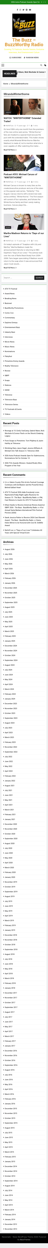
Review (7, 371)
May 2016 (8, 1084)
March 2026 (9, 573)
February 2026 (10, 578)
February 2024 (10, 694)
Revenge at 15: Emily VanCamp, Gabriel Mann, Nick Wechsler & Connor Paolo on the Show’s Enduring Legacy (24, 433)
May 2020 (8, 858)
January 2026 (10, 583)
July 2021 (8, 790)
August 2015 (9, 1128)
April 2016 (9, 1089)
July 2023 (8, 728)
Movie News (9, 342)
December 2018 (11, 935)
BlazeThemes (25, 1240)
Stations (8, 385)
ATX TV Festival (11, 289)
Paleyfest (8, 356)
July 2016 (8, 1075)
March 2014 (9, 1210)
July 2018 (8, 959)
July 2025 (8, 612)
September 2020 (11, 839)
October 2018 (10, 945)
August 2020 (9, 843)
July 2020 (8, 848)
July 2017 (8, 1017)
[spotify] (26, 9)
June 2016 (9, 1080)
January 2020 (10, 877)
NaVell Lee (10, 125)
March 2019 (9, 920)
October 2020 (10, 834)
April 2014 (9, 1205)
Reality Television (11, 366)
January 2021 (10, 819)
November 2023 (11, 708)
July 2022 (8, 757)
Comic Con (9, 313)
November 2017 (11, 998)
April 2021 (9, 805)
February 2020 (10, 872)
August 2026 (9, 549)
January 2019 (10, 930)
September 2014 (11, 1181)
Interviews (9, 337)
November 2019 (11, 882)
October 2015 (10, 1118)
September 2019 (11, 892)
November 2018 (11, 940)
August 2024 (9, 665)
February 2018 (10, 983)
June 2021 (9, 795)
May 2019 (8, 911)
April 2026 (9, 569)
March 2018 (9, 978)
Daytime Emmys (11, 323)
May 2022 (8, 766)
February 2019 (10, 925)
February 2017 (10, 1041)
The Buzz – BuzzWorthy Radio (24, 42)
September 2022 (11, 752)
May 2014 (8, 1200)
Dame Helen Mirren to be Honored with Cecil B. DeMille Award (24, 522)
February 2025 (10, 636)
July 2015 (8, 1133)
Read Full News (9, 150)
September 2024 (11, 660)
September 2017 (11, 1007)
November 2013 (11, 1229)
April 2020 (9, 863)
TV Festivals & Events (13, 409)
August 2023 (9, 723)
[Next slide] (45, 2)
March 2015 (9, 1152)
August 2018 (9, 954)
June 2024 (9, 675)
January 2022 (10, 781)
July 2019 (8, 901)
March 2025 (9, 631)
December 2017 (11, 993)
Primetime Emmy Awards (14, 361)
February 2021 (10, 814)
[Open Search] (41, 65)
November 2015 (11, 1113)
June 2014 (9, 1195)
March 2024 (9, 689)
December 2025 (11, 588)
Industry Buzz (10, 332)
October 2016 (10, 1060)
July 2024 (8, 670)
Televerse (8, 395)
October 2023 (10, 713)
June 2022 (9, 761)
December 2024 (11, 646)
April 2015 (9, 1147)
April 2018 (9, 974)
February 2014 (10, 1215)
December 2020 (11, 824)
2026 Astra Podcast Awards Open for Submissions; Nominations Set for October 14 (22, 2)
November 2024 (11, 651)
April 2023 (9, 733)
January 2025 (10, 641)
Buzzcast (9, 168)
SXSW (7, 390)
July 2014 (8, 1190)
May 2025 (8, 622)
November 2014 (11, 1171)
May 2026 (8, 564)
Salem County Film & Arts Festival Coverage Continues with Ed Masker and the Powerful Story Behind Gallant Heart (24, 485)
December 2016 (11, 1051)
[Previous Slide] (41, 2)
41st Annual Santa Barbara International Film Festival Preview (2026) (24, 510)
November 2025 (11, 593)
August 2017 (9, 1012)
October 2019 (10, 887)
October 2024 (10, 655)
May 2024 (8, 679)
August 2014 (9, 1186)
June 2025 (9, 617)
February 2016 (10, 1099)
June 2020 (9, 853)
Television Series (11, 404)
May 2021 (8, 800)
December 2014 (11, 1166)
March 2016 (9, 1094)
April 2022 (9, 771)
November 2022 (11, 747)
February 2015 (10, 1157)
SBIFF (7, 375)
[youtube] (30, 9)
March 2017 (9, 1036)
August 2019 (9, 896)
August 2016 (9, 1070)
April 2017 (9, 1031)
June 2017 (9, 1022)
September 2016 (11, 1065)
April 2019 (9, 916)
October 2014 (10, 1176)
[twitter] (23, 9)
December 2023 (11, 704)
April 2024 (9, 684)
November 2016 (11, 1055)
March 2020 (9, 868)
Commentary (10, 318)
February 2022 (10, 776)
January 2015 (10, 1161)
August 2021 (9, 786)
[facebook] (17, 9)
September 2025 (11, 602)
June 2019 (9, 906)
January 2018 (10, 988)
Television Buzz (11, 400)
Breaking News (10, 298)
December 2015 (11, 1109)
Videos (8, 112)
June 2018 (9, 964)
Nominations (10, 351)
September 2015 (11, 1123)
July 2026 (8, 554)
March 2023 (9, 737)
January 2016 (10, 1104)
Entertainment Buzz (12, 327)
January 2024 (10, 699)
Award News (10, 294)
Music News (9, 347)
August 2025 (9, 607)
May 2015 (8, 1142)
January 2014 (10, 1219)
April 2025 (9, 627)
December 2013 (11, 1224)
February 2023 (10, 742)
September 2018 (11, 949)
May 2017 (8, 1027)
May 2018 (8, 969)
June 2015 (9, 1137)
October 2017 (10, 1003)
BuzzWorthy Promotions (14, 308)
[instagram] (20, 9)
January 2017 (10, 1046)
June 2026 (9, 559)
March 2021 (9, 810)
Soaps (8, 227)
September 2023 (11, 718)
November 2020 (11, 829)
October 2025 (10, 598)
